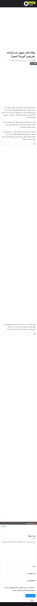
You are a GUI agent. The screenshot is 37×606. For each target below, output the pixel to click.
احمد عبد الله (31, 60)
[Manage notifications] (31, 601)
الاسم (33, 566)
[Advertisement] (18, 27)
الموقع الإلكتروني (31, 580)
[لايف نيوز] (30, 3)
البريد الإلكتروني (30, 573)
